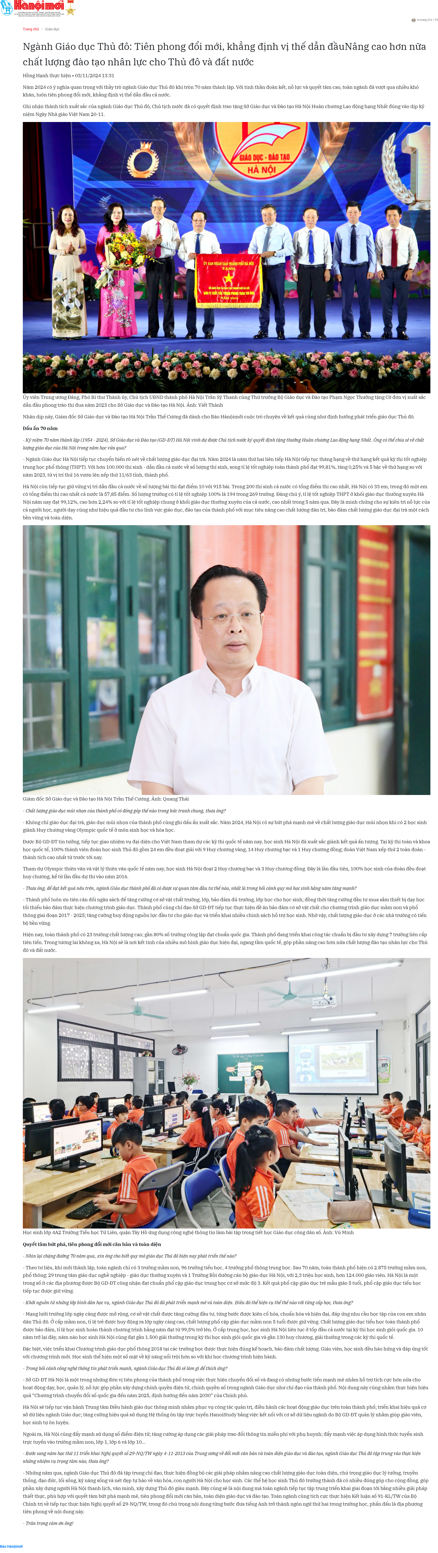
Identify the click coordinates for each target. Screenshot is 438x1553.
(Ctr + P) (427, 19)
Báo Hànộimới (11, 1546)
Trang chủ (31, 29)
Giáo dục (52, 29)
